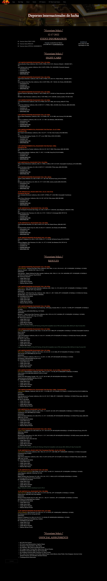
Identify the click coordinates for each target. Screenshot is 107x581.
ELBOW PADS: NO (25, 186)
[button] (28, 2)
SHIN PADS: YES (24, 111)
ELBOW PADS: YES (25, 124)
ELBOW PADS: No (25, 72)
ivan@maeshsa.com (58, 44)
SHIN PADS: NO (24, 142)
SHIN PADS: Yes (24, 73)
